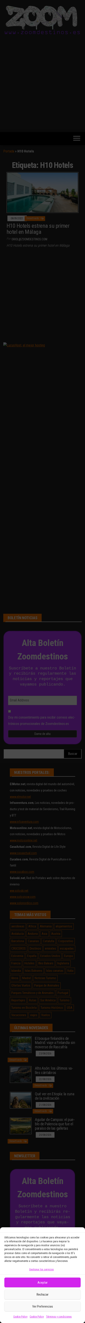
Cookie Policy (20, 1316)
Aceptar (42, 1283)
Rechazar (42, 1294)
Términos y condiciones (59, 1316)
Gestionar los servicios (41, 1269)
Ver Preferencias (42, 1306)
